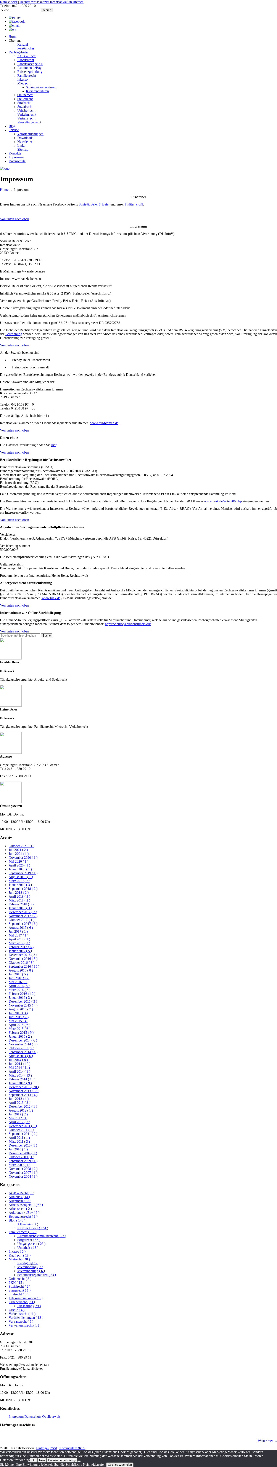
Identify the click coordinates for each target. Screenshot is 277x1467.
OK (34, 1460)
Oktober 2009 (21, 1157)
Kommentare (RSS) (72, 1448)
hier (53, 445)
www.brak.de (51, 598)
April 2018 (19, 896)
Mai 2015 (18, 1021)
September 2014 (23, 1052)
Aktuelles (19, 1197)
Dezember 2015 (23, 1001)
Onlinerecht (20, 1279)
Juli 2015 (18, 1013)
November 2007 (23, 1172)
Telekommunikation (25, 1298)
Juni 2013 (19, 1099)
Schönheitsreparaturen (36, 1275)
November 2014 (23, 1044)
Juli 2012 (18, 1114)
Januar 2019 (20, 885)
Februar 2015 (21, 1032)
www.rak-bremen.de (104, 423)
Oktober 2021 (21, 846)
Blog (17, 1220)
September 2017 (23, 923)
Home (4, 189)
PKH (16, 1282)
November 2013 (24, 1091)
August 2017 (21, 927)
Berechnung (13, 334)
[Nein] (79, 1461)
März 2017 (19, 943)
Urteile (16, 1310)
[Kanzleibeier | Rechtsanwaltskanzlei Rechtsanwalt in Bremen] (5, 168)
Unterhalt (27, 1247)
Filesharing (29, 1306)
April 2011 (19, 1137)
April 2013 (19, 1102)
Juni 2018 (19, 892)
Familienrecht (23, 1232)
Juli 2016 (18, 974)
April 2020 (19, 865)
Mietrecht (19, 1259)
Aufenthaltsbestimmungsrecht (41, 1236)
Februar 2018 (21, 904)
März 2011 (19, 1141)
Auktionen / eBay (24, 1212)
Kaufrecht (20, 1255)
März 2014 (20, 1075)
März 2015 (19, 1029)
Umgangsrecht (31, 1244)
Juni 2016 (19, 978)
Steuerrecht (20, 1290)
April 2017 (19, 939)
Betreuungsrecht (23, 1216)
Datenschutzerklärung (62, 1460)
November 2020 (23, 857)
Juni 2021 (19, 853)
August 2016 (21, 970)
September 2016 (24, 966)
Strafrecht (18, 1294)
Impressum (16, 1416)
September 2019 (23, 873)
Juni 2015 (19, 1017)
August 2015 (21, 1009)
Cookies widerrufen (120, 1464)
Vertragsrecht (21, 1321)
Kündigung (28, 1263)
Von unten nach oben (14, 219)
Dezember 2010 (23, 1145)
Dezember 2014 (23, 1040)
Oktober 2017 (21, 920)
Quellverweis (51, 1416)
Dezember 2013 (24, 1087)
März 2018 (19, 900)
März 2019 (19, 881)
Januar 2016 (20, 997)
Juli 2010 (18, 1149)
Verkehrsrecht (22, 1314)
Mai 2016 (18, 982)
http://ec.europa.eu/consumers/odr (128, 624)
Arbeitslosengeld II (26, 1205)
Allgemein (20, 1201)
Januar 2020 (20, 869)
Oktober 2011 (21, 1130)
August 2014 (21, 1056)
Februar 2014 (22, 1079)
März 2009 (19, 1165)
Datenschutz (32, 1416)
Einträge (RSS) (46, 1448)
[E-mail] (14, 25)
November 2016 (23, 958)
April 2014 (19, 1071)
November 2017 (23, 916)
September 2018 (23, 888)
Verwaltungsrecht (24, 1325)
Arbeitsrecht (20, 1209)
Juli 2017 (18, 931)
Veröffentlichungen (26, 1317)
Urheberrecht (22, 1302)
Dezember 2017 (23, 912)
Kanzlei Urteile (32, 1228)
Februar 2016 (22, 994)
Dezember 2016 (23, 955)
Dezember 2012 (23, 1106)
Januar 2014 (20, 1083)
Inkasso (17, 1251)
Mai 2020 (18, 861)
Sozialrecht (19, 1286)
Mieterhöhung (30, 1267)
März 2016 (19, 990)
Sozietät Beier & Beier (94, 204)
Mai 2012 (18, 1118)
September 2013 (23, 1095)
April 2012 (19, 1122)
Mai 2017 (18, 935)
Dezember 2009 (23, 1153)
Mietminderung (31, 1271)
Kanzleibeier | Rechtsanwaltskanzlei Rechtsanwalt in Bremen (42, 2)
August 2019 (21, 877)
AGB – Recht (21, 1193)
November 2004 (23, 1176)
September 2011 (23, 1134)
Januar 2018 (20, 908)
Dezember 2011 (23, 1126)
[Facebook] (17, 21)
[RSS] (12, 29)
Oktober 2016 (21, 962)
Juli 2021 (18, 850)
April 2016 (19, 986)
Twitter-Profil (134, 204)
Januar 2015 (20, 1036)
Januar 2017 (20, 951)
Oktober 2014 (21, 1048)
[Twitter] (15, 17)
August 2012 (21, 1110)
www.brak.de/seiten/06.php (223, 501)
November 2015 (23, 1005)
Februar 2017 (21, 947)
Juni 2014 (19, 1064)
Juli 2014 (18, 1060)
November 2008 (23, 1169)
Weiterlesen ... (267, 1441)
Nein (42, 1460)
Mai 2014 (19, 1067)
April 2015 (19, 1025)
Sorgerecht (28, 1240)
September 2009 (23, 1161)
